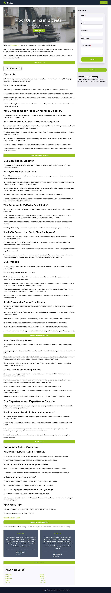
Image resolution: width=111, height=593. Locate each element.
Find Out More (39, 441)
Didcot (42, 578)
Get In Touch (92, 70)
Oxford (7, 576)
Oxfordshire (8, 578)
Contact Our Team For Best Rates (39, 155)
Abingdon (43, 576)
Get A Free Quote (39, 562)
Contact (103, 2)
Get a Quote (38, 30)
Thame (7, 580)
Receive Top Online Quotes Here (39, 335)
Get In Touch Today (39, 62)
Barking (18, 517)
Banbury (7, 582)
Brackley (12, 517)
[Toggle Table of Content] (19, 68)
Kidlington (6, 517)
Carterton (42, 580)
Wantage (42, 582)
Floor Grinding (15, 45)
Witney (42, 574)
